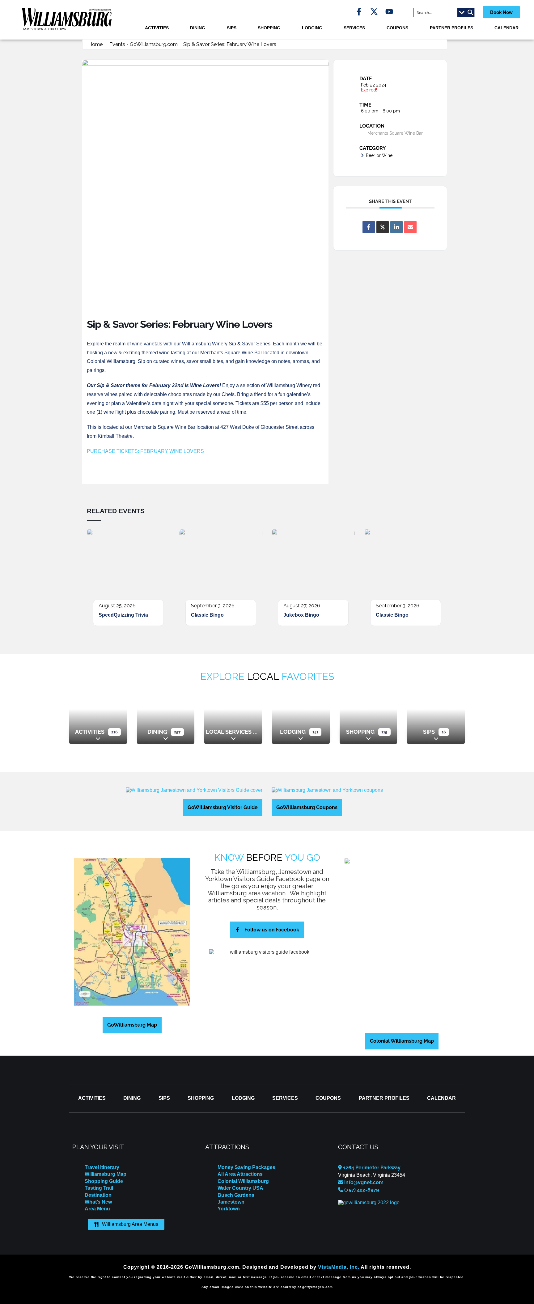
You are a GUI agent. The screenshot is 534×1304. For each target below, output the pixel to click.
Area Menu (97, 1208)
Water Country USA (240, 1188)
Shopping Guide (104, 1181)
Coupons (397, 27)
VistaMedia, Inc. (338, 1267)
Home (95, 44)
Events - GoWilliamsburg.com (143, 44)
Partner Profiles (451, 27)
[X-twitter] (374, 11)
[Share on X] (382, 227)
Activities (157, 27)
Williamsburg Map (105, 1174)
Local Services (229, 731)
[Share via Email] (410, 227)
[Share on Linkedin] (396, 227)
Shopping (269, 27)
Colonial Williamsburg (243, 1181)
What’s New (98, 1202)
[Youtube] (389, 11)
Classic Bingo (207, 615)
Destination (98, 1195)
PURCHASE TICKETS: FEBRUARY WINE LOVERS (145, 451)
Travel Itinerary (102, 1167)
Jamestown (231, 1202)
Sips (231, 27)
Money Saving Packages (246, 1167)
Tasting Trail (99, 1188)
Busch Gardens (236, 1195)
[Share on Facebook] (368, 227)
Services (354, 27)
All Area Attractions (240, 1174)
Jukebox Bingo (301, 615)
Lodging (312, 27)
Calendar (506, 27)
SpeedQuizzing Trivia (123, 615)
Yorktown (229, 1208)
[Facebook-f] (359, 11)
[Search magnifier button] (470, 12)
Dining (197, 27)
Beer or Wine (379, 155)
